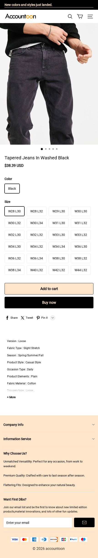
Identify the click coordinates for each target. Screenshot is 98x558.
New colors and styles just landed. (28, 5)
